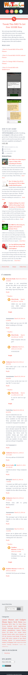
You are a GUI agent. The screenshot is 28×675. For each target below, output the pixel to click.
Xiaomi (9, 634)
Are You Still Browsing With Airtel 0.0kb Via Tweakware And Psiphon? (17, 246)
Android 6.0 (16, 638)
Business (21, 634)
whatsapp (10, 628)
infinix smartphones (8, 630)
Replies (10, 296)
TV (20, 636)
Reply (7, 292)
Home (14, 267)
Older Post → (24, 267)
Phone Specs (7, 622)
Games (19, 630)
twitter (10, 638)
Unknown (14, 347)
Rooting (24, 636)
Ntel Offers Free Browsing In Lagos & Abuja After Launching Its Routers (17, 161)
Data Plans (22, 624)
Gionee (4, 632)
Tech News (17, 622)
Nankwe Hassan (11, 568)
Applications (22, 626)
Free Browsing (8, 151)
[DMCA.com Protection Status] (6, 666)
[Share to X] (5, 143)
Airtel (15, 626)
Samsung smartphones (12, 644)
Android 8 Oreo (5, 646)
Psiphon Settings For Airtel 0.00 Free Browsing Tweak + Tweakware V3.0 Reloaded (17, 205)
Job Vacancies (8, 636)
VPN (7, 638)
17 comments (8, 153)
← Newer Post (4, 267)
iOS (8, 632)
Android (9, 626)
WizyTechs (7, 149)
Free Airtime (18, 632)
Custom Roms (22, 644)
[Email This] (2, 143)
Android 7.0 (11, 640)
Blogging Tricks (13, 642)
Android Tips (20, 642)
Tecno (4, 626)
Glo (25, 628)
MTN (10, 624)
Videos (24, 630)
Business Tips (18, 628)
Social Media (15, 636)
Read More (22, 241)
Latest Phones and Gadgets (14, 619)
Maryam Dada (10, 279)
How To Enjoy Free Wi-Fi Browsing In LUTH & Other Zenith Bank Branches (17, 183)
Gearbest (4, 644)
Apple (3, 638)
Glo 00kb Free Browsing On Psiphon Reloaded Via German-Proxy (17, 227)
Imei (15, 151)
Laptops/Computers (21, 640)
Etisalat (4, 628)
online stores (15, 634)
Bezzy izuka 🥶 (11, 465)
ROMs (24, 642)
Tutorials (4, 634)
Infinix (24, 632)
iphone (11, 632)
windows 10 (5, 642)
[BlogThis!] (4, 143)
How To (15, 624)
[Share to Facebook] (7, 143)
